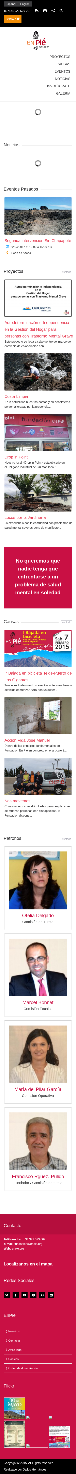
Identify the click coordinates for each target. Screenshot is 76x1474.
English (25, 4)
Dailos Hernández (34, 1469)
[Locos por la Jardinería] (38, 493)
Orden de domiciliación (23, 1368)
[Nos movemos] (38, 776)
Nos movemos (17, 801)
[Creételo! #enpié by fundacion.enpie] (37, 1417)
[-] (38, 40)
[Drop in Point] (38, 432)
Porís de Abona (21, 252)
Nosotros (14, 1331)
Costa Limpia (16, 396)
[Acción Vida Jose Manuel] (38, 715)
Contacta (14, 1340)
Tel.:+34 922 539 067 (17, 10)
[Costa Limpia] (38, 372)
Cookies (13, 1359)
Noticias (62, 79)
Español (11, 4)
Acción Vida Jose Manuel (27, 740)
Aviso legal (15, 1349)
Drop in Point (16, 457)
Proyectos (60, 57)
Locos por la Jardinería (25, 517)
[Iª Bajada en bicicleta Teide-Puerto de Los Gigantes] (38, 648)
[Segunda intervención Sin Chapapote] (38, 216)
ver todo (66, 272)
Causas (63, 64)
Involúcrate (58, 86)
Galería (63, 93)
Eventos (62, 71)
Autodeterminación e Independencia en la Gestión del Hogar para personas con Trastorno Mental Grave (38, 329)
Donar (11, 19)
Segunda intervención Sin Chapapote (37, 240)
